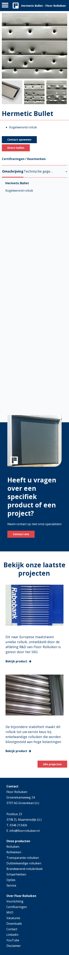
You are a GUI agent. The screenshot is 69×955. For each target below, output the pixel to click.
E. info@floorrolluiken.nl (23, 831)
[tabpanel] (34, 299)
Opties (10, 880)
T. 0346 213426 (16, 825)
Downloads (14, 924)
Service (11, 885)
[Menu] (5, 6)
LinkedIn (12, 935)
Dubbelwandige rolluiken (23, 863)
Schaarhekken (16, 874)
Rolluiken (12, 847)
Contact (11, 929)
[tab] (13, 171)
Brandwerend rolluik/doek (24, 869)
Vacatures (13, 918)
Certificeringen (16, 907)
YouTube (12, 940)
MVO (9, 912)
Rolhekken (13, 852)
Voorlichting (14, 901)
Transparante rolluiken (22, 858)
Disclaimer (13, 946)
